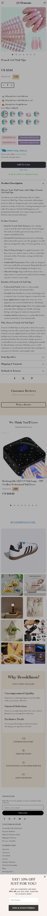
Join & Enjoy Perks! (23, 908)
